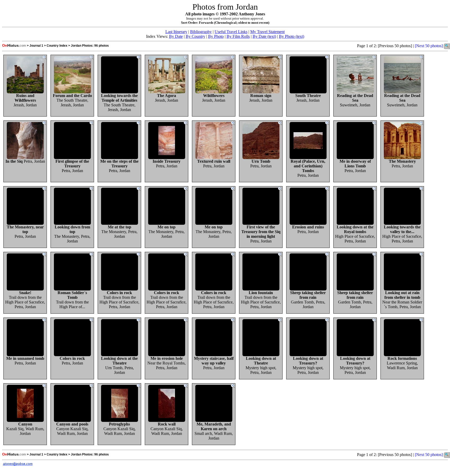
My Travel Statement (267, 31)
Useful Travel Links (231, 31)
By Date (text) (264, 36)
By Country (195, 36)
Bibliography (201, 31)
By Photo (216, 36)
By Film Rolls (238, 36)
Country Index (57, 45)
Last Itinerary (176, 31)
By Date (176, 36)
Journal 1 (36, 45)
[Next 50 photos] (429, 46)
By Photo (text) (291, 36)
